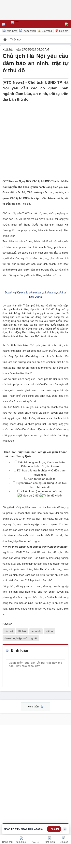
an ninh (36, 631)
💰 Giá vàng (45, 30)
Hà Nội (22, 631)
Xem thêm (34, 706)
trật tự (49, 631)
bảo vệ (9, 631)
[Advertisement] (35, 137)
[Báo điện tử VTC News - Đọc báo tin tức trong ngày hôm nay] (24, 24)
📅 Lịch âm (61, 30)
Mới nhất (11, 30)
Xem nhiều (29, 30)
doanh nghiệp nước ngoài (21, 638)
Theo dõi (54, 829)
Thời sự (15, 39)
